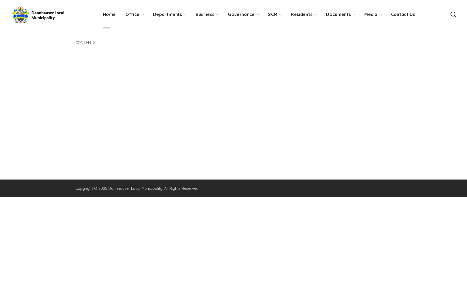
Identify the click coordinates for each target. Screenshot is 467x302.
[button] (453, 14)
